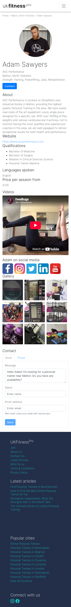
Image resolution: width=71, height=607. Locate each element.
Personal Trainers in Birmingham (29, 547)
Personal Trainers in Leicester (28, 564)
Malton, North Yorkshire (23, 15)
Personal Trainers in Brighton (27, 552)
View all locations (21, 581)
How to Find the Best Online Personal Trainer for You (33, 492)
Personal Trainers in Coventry (28, 560)
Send (10, 422)
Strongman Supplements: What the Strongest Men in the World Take (31, 500)
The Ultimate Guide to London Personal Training (34, 507)
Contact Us (17, 456)
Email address (13, 401)
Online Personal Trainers (25, 543)
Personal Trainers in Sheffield (28, 576)
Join (12, 447)
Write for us (17, 464)
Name (8, 387)
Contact (10, 86)
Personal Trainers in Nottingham (29, 572)
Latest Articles (19, 460)
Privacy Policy (19, 472)
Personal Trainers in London (27, 568)
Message (10, 365)
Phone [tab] (21, 357)
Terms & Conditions (22, 468)
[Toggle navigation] (63, 6)
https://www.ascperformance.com (23, 141)
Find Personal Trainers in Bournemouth (33, 486)
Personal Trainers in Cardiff (26, 556)
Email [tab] (8, 357)
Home (5, 15)
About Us (16, 451)
